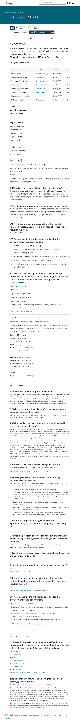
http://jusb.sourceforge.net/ (21, 311)
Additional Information (41, 321)
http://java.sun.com (18, 301)
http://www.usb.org (18, 286)
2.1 (31, 38)
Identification (14, 321)
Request (21, 321)
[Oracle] (9, 715)
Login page (40, 92)
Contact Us (47, 715)
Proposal (24, 32)
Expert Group (33, 28)
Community (21, 28)
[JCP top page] (10, 3)
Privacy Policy (67, 715)
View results (40, 77)
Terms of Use (57, 715)
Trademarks (8, 718)
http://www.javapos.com (20, 293)
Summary (15, 32)
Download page (42, 73)
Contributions (29, 321)
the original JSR (28, 181)
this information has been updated (27, 471)
